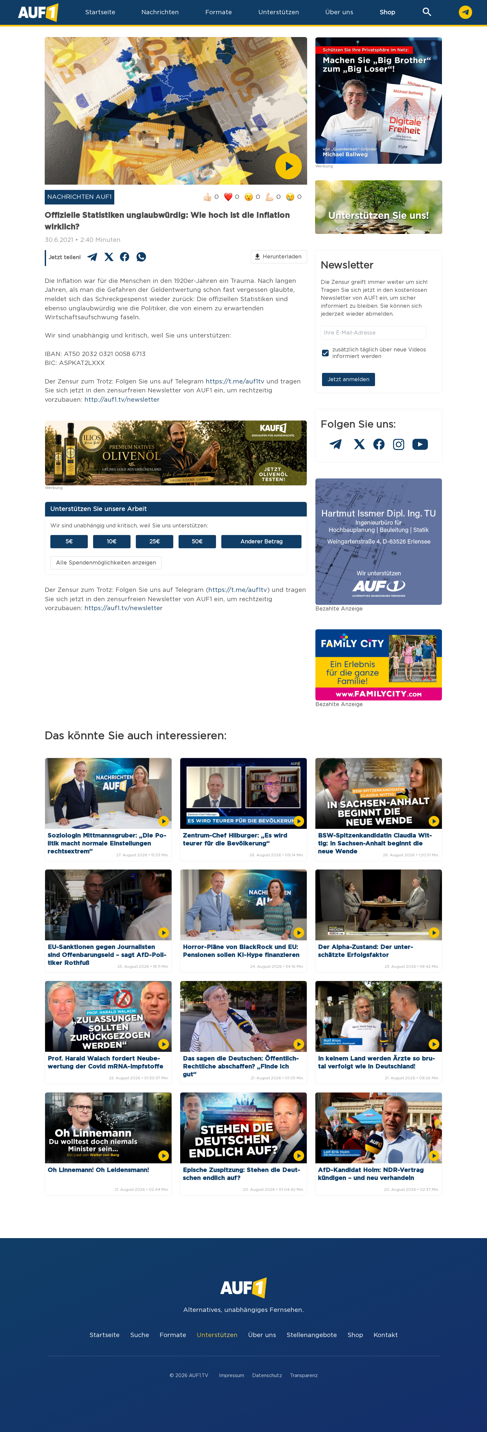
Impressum (231, 1375)
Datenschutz (267, 1375)
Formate (173, 1335)
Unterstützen (217, 1335)
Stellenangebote (312, 1335)
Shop (387, 12)
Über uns (262, 1335)
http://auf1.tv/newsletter (122, 400)
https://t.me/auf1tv (235, 382)
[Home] (38, 12)
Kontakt (386, 1335)
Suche (139, 1335)
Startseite (104, 1335)
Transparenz (304, 1375)
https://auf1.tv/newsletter (123, 608)
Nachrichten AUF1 (79, 197)
